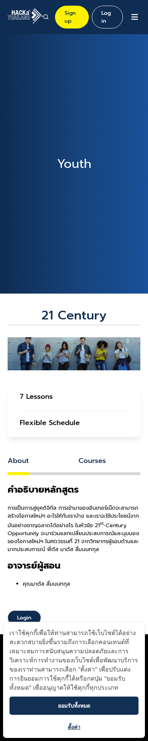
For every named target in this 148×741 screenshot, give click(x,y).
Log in (106, 17)
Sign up (70, 17)
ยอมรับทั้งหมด (74, 705)
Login (24, 618)
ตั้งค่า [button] (74, 727)
